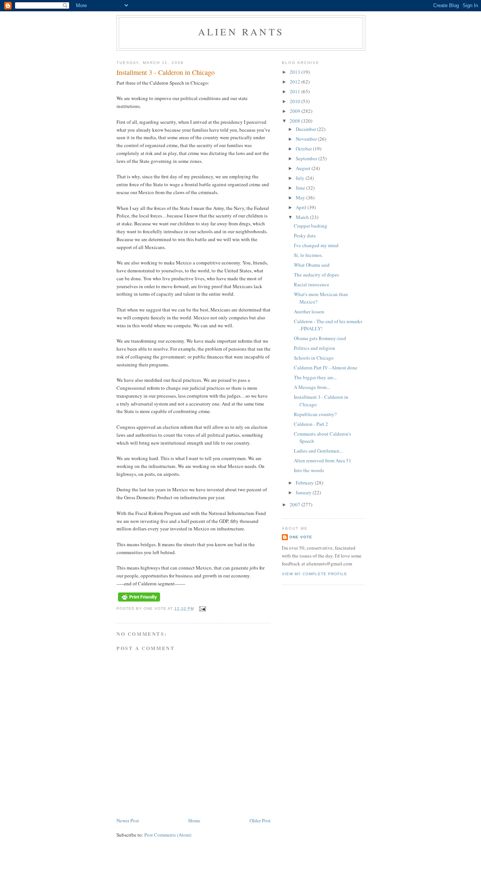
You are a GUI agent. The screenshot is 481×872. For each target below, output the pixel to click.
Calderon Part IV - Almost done (325, 367)
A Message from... (312, 387)
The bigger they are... (315, 377)
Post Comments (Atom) (167, 834)
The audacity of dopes (316, 274)
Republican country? (315, 414)
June (301, 187)
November (307, 138)
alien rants (241, 31)
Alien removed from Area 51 (322, 460)
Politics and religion (314, 348)
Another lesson (309, 311)
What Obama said (312, 264)
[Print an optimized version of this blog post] (139, 602)
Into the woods (309, 470)
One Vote (300, 537)
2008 (295, 120)
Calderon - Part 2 (311, 424)
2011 (295, 91)
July (301, 178)
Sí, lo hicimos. (308, 255)
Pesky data (305, 235)
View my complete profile (314, 574)
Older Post (260, 820)
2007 (295, 504)
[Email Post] (202, 608)
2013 (295, 71)
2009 (295, 111)
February (305, 482)
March (303, 217)
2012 (295, 81)
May (301, 197)
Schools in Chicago (314, 357)
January (304, 492)
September (307, 158)
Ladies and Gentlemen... (318, 450)
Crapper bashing (310, 225)
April (301, 207)
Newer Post (127, 820)
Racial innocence (311, 284)
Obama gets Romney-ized (320, 338)
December (306, 129)
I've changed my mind (316, 245)
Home (194, 820)
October (304, 148)
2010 (295, 101)
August (304, 168)
